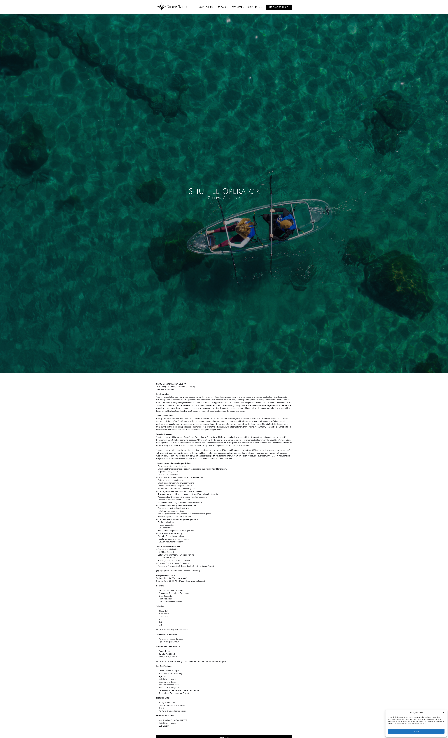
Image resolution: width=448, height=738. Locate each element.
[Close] (252, 111)
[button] (443, 712)
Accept (416, 731)
